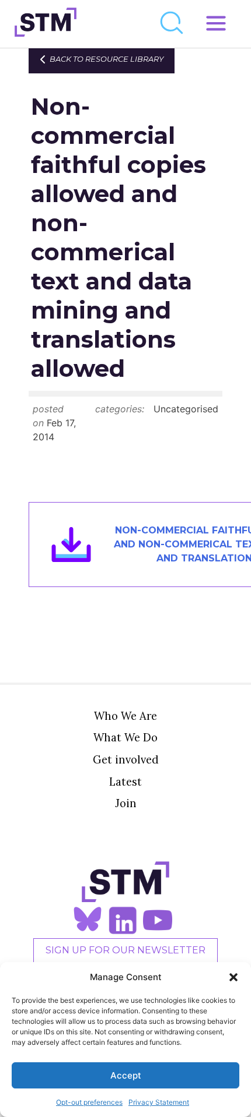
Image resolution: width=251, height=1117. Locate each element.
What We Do (125, 737)
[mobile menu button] (216, 24)
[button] (233, 977)
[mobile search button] (172, 24)
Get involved (126, 759)
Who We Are (125, 716)
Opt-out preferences (89, 1102)
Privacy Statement (158, 1102)
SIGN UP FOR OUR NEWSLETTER (125, 950)
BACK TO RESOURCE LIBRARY (106, 59)
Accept (125, 1075)
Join (126, 803)
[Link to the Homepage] (45, 24)
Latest (125, 782)
